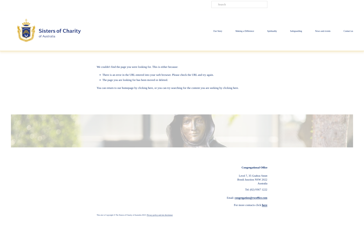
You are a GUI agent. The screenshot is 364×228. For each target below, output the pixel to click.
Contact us (348, 31)
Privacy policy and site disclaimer (160, 215)
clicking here (145, 87)
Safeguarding (296, 31)
